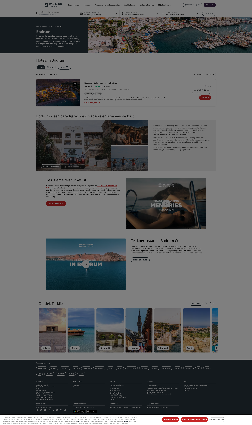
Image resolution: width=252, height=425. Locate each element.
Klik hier (80, 421)
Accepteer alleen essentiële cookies (194, 419)
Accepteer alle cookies (170, 419)
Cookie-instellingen (217, 419)
